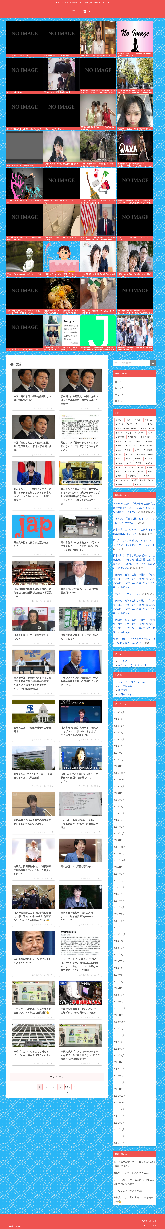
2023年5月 (119, 974)
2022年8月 (119, 1035)
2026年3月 (119, 746)
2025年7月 (119, 800)
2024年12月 (120, 847)
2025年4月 (119, 820)
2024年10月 (120, 860)
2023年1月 (119, 1001)
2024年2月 (119, 914)
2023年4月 (119, 981)
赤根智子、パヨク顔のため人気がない (133, 1173)
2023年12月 (120, 927)
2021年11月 (120, 1096)
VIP (119, 382)
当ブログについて (149, 1221)
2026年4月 (119, 739)
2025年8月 (119, 793)
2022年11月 (120, 1015)
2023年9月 (119, 948)
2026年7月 (119, 719)
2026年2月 (119, 752)
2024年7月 (119, 880)
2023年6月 (119, 968)
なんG (120, 388)
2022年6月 (119, 1049)
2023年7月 (119, 961)
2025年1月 (119, 840)
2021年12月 (120, 1089)
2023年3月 (119, 988)
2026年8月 (119, 712)
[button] (153, 363)
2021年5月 (119, 1136)
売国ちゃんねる (126, 694)
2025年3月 (119, 827)
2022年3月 (119, 1069)
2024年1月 (119, 921)
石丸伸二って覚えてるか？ (127, 594)
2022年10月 (120, 1022)
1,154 (67, 1088)
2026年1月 (119, 759)
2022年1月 (119, 1082)
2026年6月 (119, 726)
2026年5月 (119, 732)
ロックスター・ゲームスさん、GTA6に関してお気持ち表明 (134, 1182)
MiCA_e (125, 587)
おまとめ (122, 661)
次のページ (57, 1076)
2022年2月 (119, 1075)
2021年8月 (119, 1116)
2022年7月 (119, 1042)
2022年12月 (120, 1008)
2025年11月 (120, 773)
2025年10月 (120, 779)
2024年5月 (119, 894)
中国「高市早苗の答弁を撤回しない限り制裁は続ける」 (134, 1164)
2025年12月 (120, 766)
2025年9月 (119, 786)
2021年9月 (119, 1109)
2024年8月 (119, 874)
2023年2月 (119, 995)
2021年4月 (119, 1143)
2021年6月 (119, 1129)
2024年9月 (119, 867)
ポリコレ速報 (125, 686)
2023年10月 (120, 941)
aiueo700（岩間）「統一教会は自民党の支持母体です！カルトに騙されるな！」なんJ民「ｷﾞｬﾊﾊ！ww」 (134, 507)
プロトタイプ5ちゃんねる (131, 682)
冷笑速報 (122, 690)
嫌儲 (120, 401)
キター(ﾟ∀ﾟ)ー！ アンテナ (132, 665)
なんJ (120, 394)
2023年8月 (119, 954)
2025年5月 (119, 813)
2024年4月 (119, 901)
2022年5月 (119, 1055)
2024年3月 (119, 907)
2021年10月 (120, 1102)
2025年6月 (119, 806)
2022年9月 (119, 1028)
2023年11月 (120, 934)
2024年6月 (119, 887)
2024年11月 (120, 853)
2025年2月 (119, 833)
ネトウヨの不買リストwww (128, 1190)
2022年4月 (119, 1062)
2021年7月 (119, 1123)
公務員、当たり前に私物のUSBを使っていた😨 (134, 1199)
